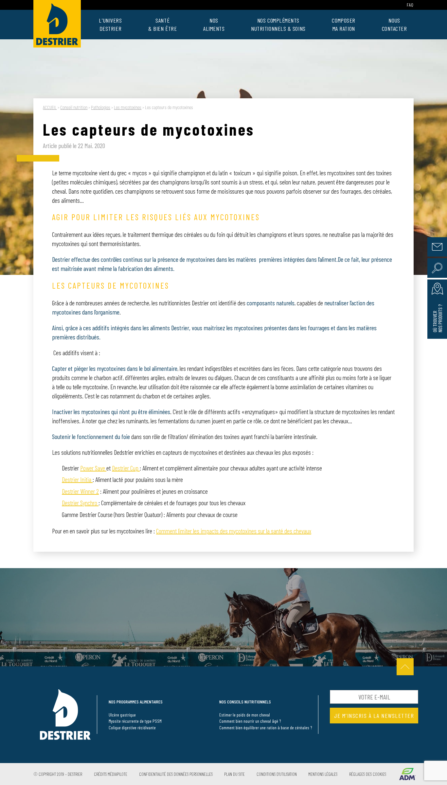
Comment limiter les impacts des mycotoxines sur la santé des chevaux (233, 531)
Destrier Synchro (80, 503)
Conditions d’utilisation (277, 774)
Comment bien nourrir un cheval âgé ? (250, 721)
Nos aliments (213, 24)
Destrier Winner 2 (80, 491)
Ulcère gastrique (122, 715)
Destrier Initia (77, 479)
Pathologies (100, 107)
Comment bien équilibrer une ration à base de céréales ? (265, 727)
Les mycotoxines (127, 107)
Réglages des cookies (367, 774)
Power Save (93, 468)
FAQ (410, 5)
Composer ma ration (343, 24)
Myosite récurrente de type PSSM (135, 721)
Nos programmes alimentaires (136, 701)
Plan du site (234, 774)
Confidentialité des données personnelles (176, 774)
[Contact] (437, 247)
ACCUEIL (50, 107)
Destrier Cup (126, 468)
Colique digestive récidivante (132, 727)
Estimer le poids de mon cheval (244, 715)
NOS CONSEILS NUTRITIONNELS (245, 701)
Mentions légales (322, 774)
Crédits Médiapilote (110, 774)
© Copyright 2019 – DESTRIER (57, 774)
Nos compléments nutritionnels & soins (278, 24)
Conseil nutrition (73, 107)
